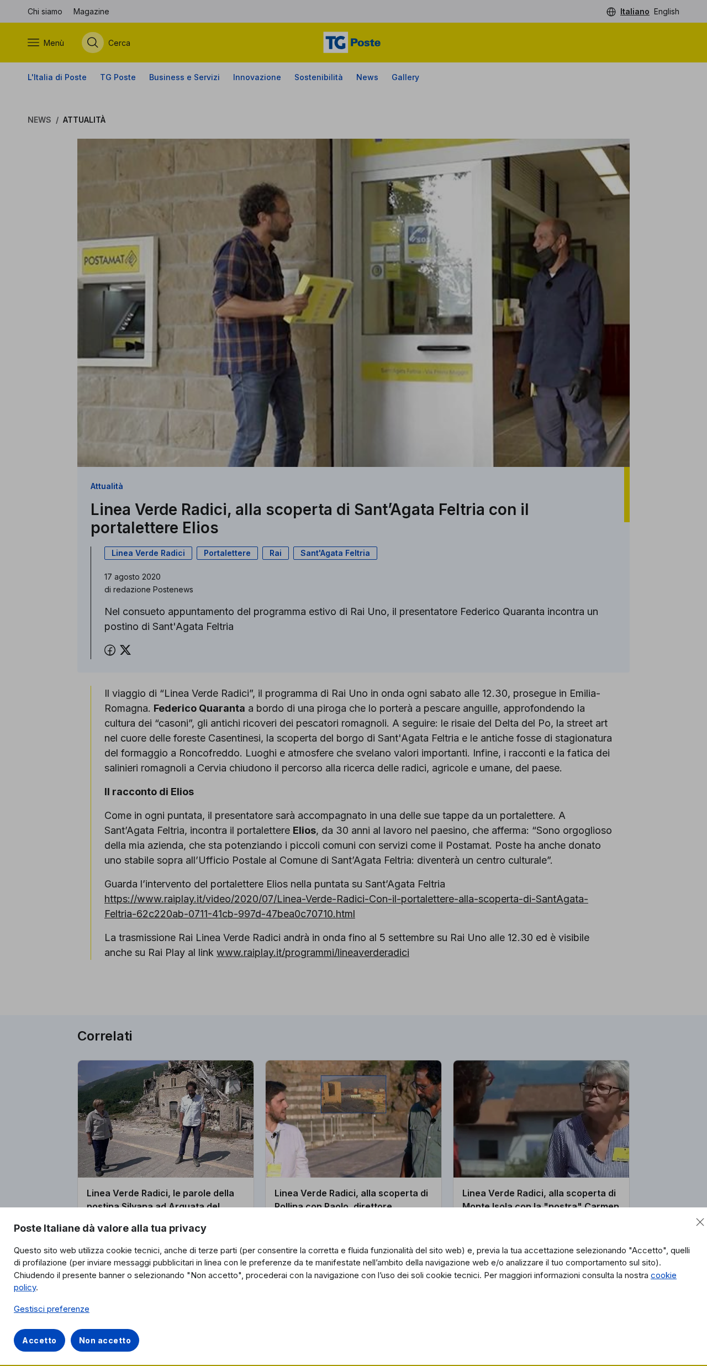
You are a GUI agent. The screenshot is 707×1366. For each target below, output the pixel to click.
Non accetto (105, 1340)
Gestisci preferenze (51, 1309)
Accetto (39, 1340)
